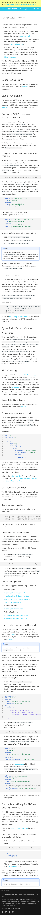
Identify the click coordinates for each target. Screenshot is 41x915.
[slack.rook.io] (2, 911)
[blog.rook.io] (12, 911)
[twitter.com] (6, 911)
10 (2, 452)
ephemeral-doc (16, 476)
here (13, 634)
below (23, 407)
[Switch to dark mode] (34, 9)
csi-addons (15, 387)
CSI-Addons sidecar (31, 375)
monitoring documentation (19, 317)
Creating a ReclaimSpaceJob (14, 593)
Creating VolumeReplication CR (15, 618)
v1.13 (26, 9)
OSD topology (12, 866)
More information (25, 36)
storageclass (19, 764)
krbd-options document (19, 828)
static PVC (5, 107)
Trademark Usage (7, 905)
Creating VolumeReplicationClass (16, 615)
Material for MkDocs (14, 908)
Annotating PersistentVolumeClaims (17, 599)
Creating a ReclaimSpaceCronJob (16, 596)
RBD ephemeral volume (28, 478)
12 (2, 456)
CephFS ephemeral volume (15, 481)
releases (25, 87)
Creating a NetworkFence (13, 609)
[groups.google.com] (9, 911)
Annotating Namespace (12, 602)
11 (2, 454)
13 (2, 457)
